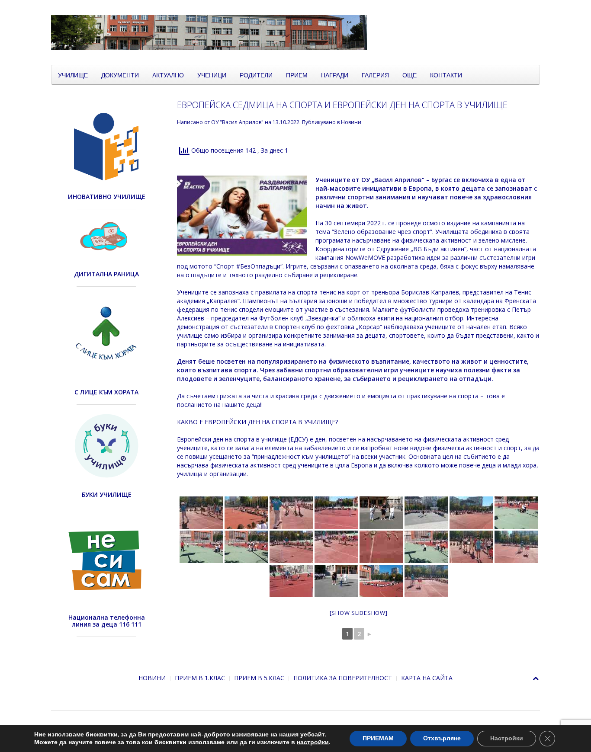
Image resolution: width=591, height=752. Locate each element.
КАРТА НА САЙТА (427, 678)
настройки (313, 742)
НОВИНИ (152, 678)
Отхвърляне (442, 738)
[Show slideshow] (359, 613)
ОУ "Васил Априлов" (237, 122)
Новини (351, 122)
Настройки (506, 738)
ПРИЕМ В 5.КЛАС (259, 678)
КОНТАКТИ (446, 74)
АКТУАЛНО (168, 74)
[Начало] (267, 32)
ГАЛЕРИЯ (375, 74)
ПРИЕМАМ (378, 738)
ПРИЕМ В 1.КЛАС (200, 678)
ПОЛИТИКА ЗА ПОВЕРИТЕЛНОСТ (342, 678)
